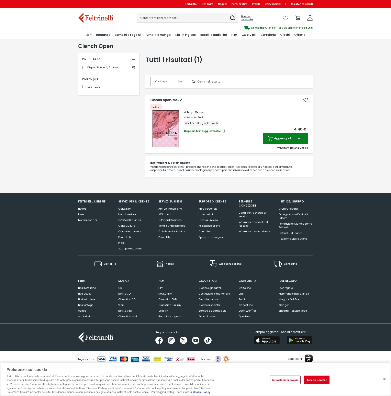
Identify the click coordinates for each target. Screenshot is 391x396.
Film (161, 288)
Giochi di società (209, 305)
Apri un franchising (170, 208)
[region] (195, 379)
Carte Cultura (126, 225)
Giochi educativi (209, 299)
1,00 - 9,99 (93, 86)
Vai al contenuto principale (95, 3)
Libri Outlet (84, 293)
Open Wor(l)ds (248, 310)
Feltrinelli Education (291, 233)
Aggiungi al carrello (288, 138)
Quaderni (244, 316)
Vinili (121, 305)
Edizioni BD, (190, 117)
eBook (82, 310)
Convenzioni (273, 4)
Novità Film (165, 293)
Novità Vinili (125, 310)
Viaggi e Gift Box (289, 299)
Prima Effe (164, 237)
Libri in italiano (87, 288)
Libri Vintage (85, 305)
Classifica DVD (167, 299)
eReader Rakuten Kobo (293, 310)
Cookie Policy (201, 392)
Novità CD (124, 293)
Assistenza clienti (301, 4)
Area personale (208, 208)
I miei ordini (206, 214)
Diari (241, 293)
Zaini (242, 299)
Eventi (256, 4)
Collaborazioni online (171, 231)
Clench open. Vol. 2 (166, 100)
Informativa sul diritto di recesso (253, 223)
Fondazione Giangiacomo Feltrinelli (295, 225)
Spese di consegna (211, 237)
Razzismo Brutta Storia (293, 238)
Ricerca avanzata (247, 18)
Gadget (284, 305)
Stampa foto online (130, 248)
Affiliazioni (164, 214)
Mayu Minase (195, 112)
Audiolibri (84, 316)
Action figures (207, 316)
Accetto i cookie (316, 380)
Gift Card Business (170, 220)
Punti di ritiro (239, 4)
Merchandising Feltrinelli (294, 293)
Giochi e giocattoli (210, 288)
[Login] (310, 18)
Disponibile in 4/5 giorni (102, 67)
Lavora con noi (87, 220)
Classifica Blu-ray (169, 305)
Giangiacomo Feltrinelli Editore (293, 216)
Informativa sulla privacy (254, 231)
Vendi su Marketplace (171, 225)
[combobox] (187, 18)
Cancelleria (246, 305)
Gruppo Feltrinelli (289, 208)
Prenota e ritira (127, 214)
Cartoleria (245, 288)
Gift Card (207, 4)
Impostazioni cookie (285, 380)
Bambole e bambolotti (212, 310)
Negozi (222, 4)
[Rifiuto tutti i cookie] (384, 378)
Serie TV (163, 310)
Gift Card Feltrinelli (129, 220)
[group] (254, 27)
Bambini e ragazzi (169, 316)
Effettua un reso (208, 220)
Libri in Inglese (86, 299)
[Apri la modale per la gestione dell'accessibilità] (309, 358)
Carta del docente (129, 231)
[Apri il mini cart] (297, 18)
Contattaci (205, 231)
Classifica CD (126, 299)
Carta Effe (124, 208)
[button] (233, 18)
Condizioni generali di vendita (252, 214)
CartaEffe (191, 4)
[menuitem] (88, 35)
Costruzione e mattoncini (214, 293)
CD (120, 288)
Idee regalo (286, 288)
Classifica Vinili (127, 316)
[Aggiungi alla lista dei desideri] (306, 100)
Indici (121, 243)
